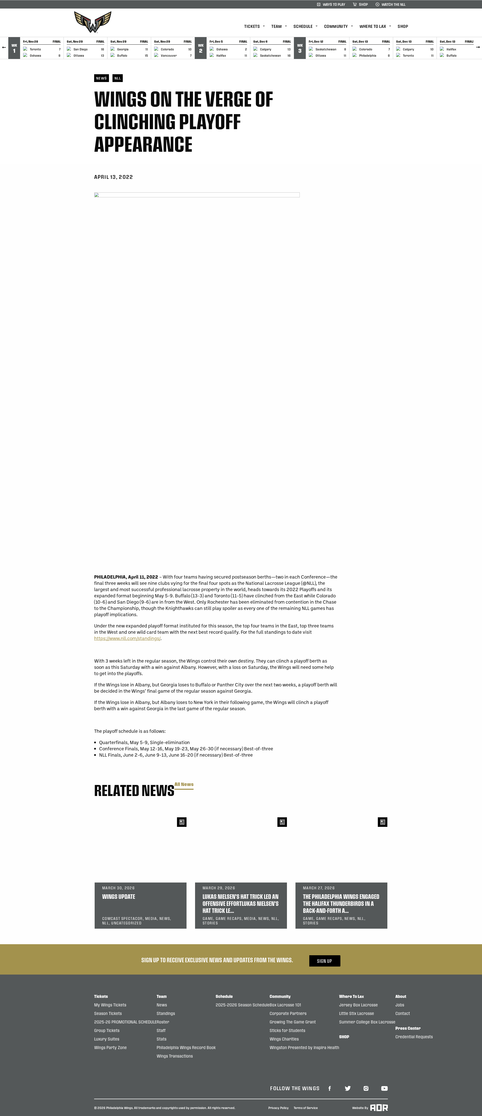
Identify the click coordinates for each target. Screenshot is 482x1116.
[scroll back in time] (4, 48)
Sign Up (324, 961)
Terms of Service (306, 1107)
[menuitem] (257, 26)
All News (184, 784)
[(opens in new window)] (329, 1088)
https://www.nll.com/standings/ (127, 638)
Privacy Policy (278, 1107)
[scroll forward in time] (478, 48)
